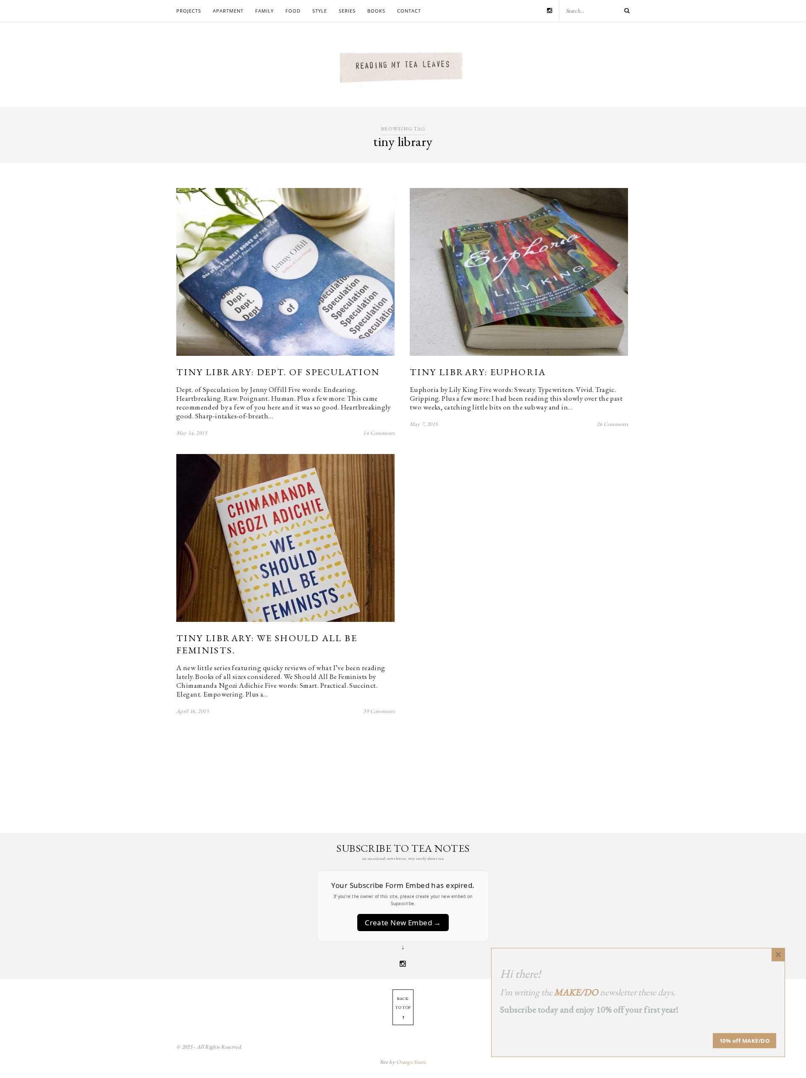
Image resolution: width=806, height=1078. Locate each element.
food (293, 11)
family (264, 11)
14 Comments (379, 432)
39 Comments (379, 711)
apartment (228, 11)
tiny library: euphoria (478, 372)
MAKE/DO (576, 992)
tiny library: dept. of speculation (278, 372)
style (319, 11)
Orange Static (411, 1061)
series (347, 11)
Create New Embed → (403, 922)
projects (188, 11)
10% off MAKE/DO (745, 1040)
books (376, 11)
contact (409, 11)
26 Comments (612, 424)
